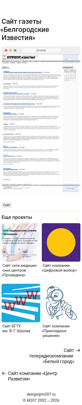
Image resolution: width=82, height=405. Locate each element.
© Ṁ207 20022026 (41, 400)
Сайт (6, 205)
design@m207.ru (41, 394)
